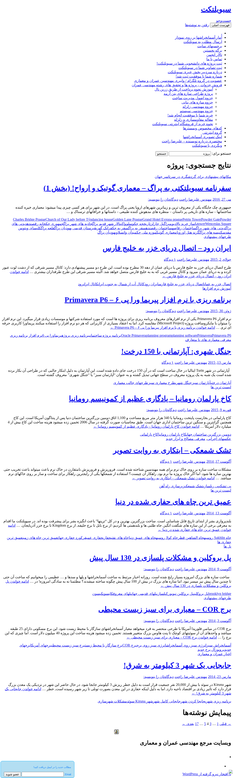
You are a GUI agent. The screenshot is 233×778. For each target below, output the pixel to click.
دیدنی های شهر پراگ (210, 228)
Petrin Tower (191, 219)
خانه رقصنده (36, 224)
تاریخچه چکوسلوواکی (136, 224)
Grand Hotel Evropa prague (162, 219)
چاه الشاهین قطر (191, 538)
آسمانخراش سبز (218, 645)
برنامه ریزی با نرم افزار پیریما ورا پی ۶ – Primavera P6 (148, 300)
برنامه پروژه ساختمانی (105, 335)
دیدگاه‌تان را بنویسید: (163, 199)
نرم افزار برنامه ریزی (26, 335)
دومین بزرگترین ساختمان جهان (208, 434)
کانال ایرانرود (88, 284)
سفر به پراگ (137, 228)
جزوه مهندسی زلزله (197, 107)
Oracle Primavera (133, 335)
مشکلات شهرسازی (112, 701)
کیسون (97, 594)
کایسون (108, 594)
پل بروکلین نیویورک (180, 594)
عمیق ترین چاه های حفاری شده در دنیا (173, 502)
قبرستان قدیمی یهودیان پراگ (75, 228)
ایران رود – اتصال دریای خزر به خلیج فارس (167, 248)
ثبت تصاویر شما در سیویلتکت (200, 68)
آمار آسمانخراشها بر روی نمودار (198, 37)
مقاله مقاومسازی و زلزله (193, 119)
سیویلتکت (216, 9)
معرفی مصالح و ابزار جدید (185, 439)
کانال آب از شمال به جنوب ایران (121, 284)
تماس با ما (214, 59)
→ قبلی (225, 724)
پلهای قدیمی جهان (144, 594)
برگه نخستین (212, 50)
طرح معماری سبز (161, 383)
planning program (159, 335)
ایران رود (151, 284)
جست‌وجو (223, 21)
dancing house (102, 219)
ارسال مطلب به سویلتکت (202, 42)
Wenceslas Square (218, 224)
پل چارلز (157, 224)
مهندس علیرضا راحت (195, 199)
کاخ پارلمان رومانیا (172, 434)
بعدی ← (188, 724)
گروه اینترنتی (212, 132)
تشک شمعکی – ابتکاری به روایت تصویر (172, 450)
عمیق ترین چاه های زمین (40, 538)
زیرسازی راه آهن (172, 486)
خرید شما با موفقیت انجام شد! (190, 115)
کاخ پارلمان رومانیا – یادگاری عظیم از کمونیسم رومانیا (150, 398)
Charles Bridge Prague (29, 219)
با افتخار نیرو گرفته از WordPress (206, 774)
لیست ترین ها (221, 387)
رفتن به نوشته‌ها (197, 25)
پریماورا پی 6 (52, 335)
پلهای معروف (122, 594)
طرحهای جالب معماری (130, 383)
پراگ (167, 224)
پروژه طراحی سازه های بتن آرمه (188, 94)
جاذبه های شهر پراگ (77, 224)
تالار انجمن (214, 55)
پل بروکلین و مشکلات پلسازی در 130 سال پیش (160, 557)
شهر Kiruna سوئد (140, 701)
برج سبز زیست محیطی (68, 645)
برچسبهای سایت (209, 46)
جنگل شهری (183, 383)
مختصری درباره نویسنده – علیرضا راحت (192, 141)
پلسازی (161, 594)
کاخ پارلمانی (149, 434)
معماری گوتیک (166, 232)
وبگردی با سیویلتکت (207, 145)
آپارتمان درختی (221, 383)
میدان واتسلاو (126, 232)
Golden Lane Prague (127, 219)
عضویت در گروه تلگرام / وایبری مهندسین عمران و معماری (178, 81)
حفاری (107, 538)
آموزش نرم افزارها (217, 288)
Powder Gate (210, 219)
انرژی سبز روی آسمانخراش (186, 645)
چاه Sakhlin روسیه (217, 538)
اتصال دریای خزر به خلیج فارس (181, 284)
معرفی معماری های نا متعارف (208, 340)
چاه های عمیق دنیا (142, 538)
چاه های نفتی (120, 538)
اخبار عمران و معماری (214, 654)
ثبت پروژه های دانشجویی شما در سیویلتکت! (189, 63)
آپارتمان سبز (201, 383)
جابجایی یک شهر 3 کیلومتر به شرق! (177, 665)
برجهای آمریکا (40, 645)
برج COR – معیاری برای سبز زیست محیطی (164, 609)
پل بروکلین (201, 594)
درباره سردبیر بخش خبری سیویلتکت (195, 72)
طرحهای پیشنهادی (217, 237)
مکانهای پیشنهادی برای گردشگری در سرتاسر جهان (193, 177)
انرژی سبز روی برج (151, 645)
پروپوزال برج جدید (211, 650)
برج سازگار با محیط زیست (103, 645)
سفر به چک (120, 228)
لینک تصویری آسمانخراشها (202, 137)
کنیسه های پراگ (211, 232)
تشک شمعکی (194, 486)
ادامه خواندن (162, 327)
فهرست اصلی (220, 25)
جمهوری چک (54, 224)
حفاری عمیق (94, 538)
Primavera (204, 335)
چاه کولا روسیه (167, 538)
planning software (184, 335)
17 (197, 724)
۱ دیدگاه (170, 259)
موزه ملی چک (146, 232)
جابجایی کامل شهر (167, 701)
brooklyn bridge (219, 594)
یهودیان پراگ (106, 232)
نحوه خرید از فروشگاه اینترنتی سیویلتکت (182, 124)
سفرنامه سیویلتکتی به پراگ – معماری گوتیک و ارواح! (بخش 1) (137, 188)
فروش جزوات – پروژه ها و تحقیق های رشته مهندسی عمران (177, 85)
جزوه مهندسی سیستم (196, 111)
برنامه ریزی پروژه (75, 335)
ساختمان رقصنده (159, 228)
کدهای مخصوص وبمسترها (202, 128)
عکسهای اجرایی (219, 439)
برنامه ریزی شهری (218, 701)
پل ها (227, 546)
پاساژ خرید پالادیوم (183, 224)
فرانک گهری (104, 228)
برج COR (129, 645)
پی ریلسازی (211, 486)
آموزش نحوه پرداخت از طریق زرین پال (183, 89)
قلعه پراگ (47, 228)
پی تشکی (225, 486)
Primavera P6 (221, 335)
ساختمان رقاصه (184, 228)
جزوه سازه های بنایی (197, 102)
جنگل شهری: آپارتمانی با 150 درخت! (176, 351)
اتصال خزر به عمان (217, 284)
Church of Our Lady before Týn (69, 219)
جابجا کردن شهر (193, 701)
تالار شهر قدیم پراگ (106, 224)
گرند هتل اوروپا (188, 232)
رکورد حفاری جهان (71, 538)
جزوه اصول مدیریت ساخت (192, 98)
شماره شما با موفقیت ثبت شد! (199, 76)
